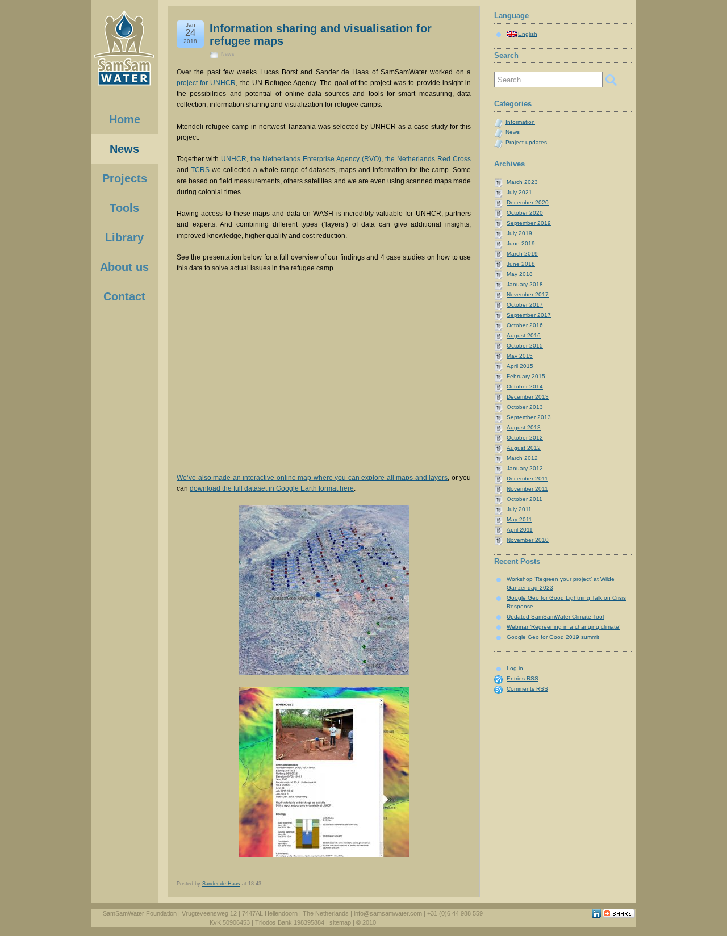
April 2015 (520, 366)
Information (520, 122)
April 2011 (520, 529)
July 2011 (519, 509)
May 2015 (520, 356)
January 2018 (525, 284)
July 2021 (519, 192)
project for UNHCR (206, 83)
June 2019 (521, 243)
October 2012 (525, 437)
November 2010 (528, 540)
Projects (124, 178)
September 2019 (529, 223)
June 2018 (521, 264)
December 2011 (527, 478)
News (228, 54)
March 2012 (522, 458)
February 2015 (526, 376)
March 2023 (522, 182)
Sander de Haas (221, 884)
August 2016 (524, 335)
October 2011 (524, 499)
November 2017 (528, 294)
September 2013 (529, 417)
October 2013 (525, 407)
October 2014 (525, 386)
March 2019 (522, 253)
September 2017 (529, 315)
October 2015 (525, 345)
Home (124, 119)
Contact (124, 296)
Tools (124, 208)
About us (124, 267)
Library (124, 237)
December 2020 (528, 202)
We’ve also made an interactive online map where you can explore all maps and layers (312, 478)
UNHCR (233, 159)
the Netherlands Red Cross (428, 159)
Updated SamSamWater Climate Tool (555, 616)
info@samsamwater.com (388, 913)
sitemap (340, 922)
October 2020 (525, 213)
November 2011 (527, 489)
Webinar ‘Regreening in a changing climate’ (563, 627)
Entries (522, 678)
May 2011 (519, 519)
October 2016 (525, 325)
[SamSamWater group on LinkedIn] (596, 915)
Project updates (526, 142)
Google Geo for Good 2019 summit (553, 637)
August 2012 (524, 448)
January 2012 (525, 468)
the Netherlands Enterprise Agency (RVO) (315, 159)
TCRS (200, 170)
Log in (515, 668)
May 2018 (520, 274)
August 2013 (524, 427)
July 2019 (519, 233)
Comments (527, 689)
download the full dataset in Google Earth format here (272, 488)
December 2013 (528, 397)
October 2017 (525, 305)
